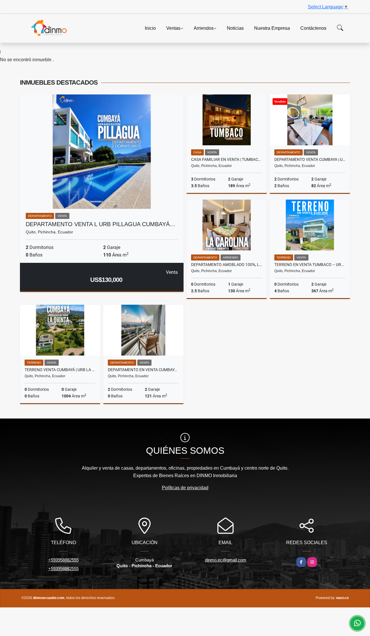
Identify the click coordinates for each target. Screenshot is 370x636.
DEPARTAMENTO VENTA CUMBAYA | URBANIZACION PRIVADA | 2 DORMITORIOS (309, 159)
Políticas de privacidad (185, 487)
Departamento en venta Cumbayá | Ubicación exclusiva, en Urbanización (143, 369)
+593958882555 (63, 559)
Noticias (235, 27)
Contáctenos (313, 27)
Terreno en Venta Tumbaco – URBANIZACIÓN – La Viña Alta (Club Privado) (309, 264)
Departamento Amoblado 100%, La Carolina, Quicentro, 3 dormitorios (226, 264)
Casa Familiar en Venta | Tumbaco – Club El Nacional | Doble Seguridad (226, 159)
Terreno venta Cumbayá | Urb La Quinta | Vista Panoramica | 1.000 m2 (60, 369)
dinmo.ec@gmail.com (225, 559)
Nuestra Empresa (272, 27)
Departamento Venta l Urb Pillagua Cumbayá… (100, 224)
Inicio (150, 27)
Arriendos (204, 27)
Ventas (173, 27)
